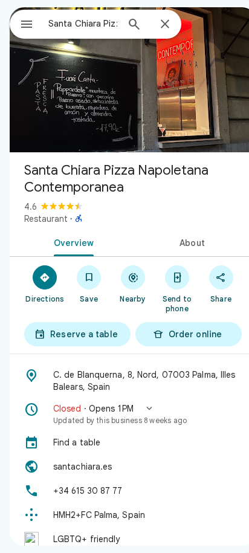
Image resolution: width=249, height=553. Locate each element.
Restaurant (46, 218)
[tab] (71, 241)
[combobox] (82, 23)
